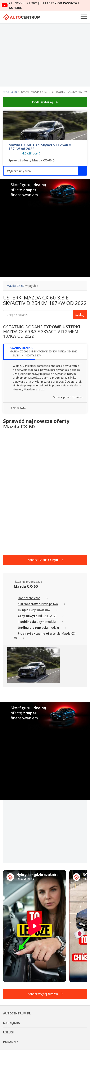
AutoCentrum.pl (21, 17)
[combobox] (45, 171)
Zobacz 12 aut (42, 560)
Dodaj (42, 102)
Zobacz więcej (42, 994)
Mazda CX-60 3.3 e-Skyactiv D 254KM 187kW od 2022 (40, 147)
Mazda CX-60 (15, 286)
